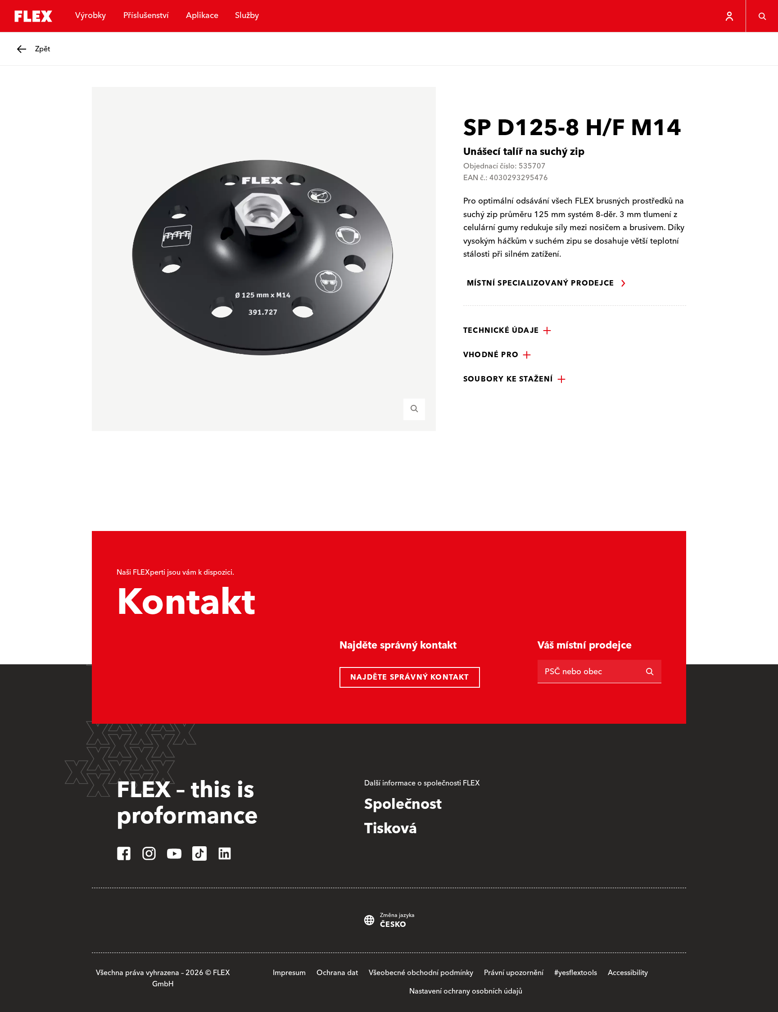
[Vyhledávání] (762, 16)
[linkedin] (224, 853)
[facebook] (123, 853)
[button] (507, 330)
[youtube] (174, 853)
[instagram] (149, 853)
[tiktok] (199, 853)
